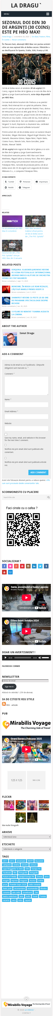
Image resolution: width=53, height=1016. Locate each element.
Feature (42, 37)
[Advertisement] (13, 953)
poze (5, 884)
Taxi (36, 892)
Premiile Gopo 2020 (18, 884)
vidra (20, 900)
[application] (26, 657)
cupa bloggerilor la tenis (13, 869)
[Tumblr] (46, 566)
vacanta (6, 900)
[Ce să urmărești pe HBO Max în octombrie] (12, 221)
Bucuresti (39, 861)
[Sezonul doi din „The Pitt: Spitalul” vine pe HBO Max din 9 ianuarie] (12, 245)
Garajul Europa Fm (26, 877)
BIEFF (30, 861)
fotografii (34, 873)
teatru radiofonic (10, 896)
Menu (6, 14)
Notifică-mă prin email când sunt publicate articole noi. (25, 463)
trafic (28, 896)
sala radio (16, 892)
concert (25, 865)
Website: (8, 423)
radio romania (34, 884)
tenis (21, 896)
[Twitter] (40, 566)
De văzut (35, 37)
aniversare (21, 861)
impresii (14, 880)
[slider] (46, 657)
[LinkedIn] (34, 566)
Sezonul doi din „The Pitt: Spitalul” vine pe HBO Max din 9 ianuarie (12, 255)
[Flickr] (10, 566)
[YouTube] (4, 572)
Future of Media (9, 877)
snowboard (27, 892)
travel (35, 896)
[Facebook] (4, 566)
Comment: (9, 373)
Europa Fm (36, 869)
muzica (32, 880)
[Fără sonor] (39, 657)
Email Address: (11, 411)
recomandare (19, 888)
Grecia (39, 877)
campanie (7, 865)
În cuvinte (6, 40)
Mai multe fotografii (10, 825)
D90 (27, 869)
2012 (12, 861)
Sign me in (9, 687)
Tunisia (43, 896)
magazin (23, 880)
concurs (33, 865)
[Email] (10, 572)
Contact (26, 1013)
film (14, 873)
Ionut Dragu (7, 37)
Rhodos (43, 888)
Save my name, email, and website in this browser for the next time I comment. (25, 439)
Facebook (7, 873)
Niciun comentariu (19, 40)
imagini (6, 880)
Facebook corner (11, 666)
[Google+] (16, 566)
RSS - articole (12, 705)
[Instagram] (28, 566)
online (40, 880)
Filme (48, 37)
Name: (8, 399)
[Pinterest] (22, 566)
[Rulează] (5, 657)
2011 (5, 861)
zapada (28, 900)
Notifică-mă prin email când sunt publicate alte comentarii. (24, 450)
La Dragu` (26, 5)
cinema (16, 865)
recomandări (32, 888)
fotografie (23, 873)
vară (14, 900)
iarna (47, 877)
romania (6, 892)
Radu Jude (7, 888)
